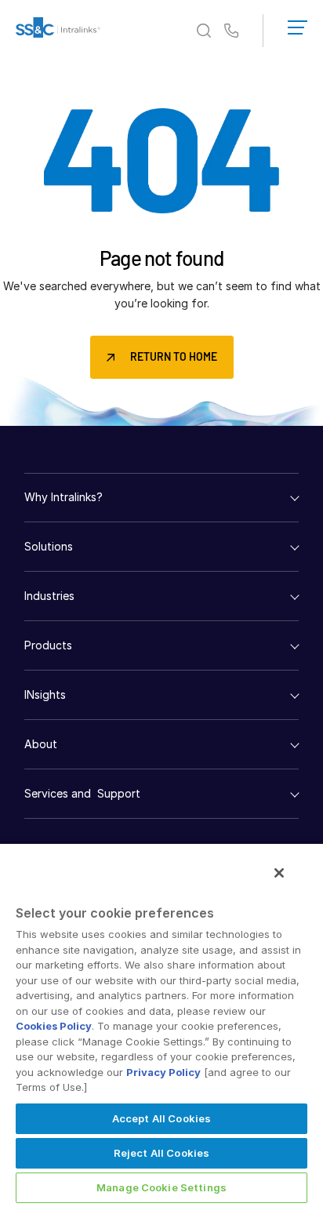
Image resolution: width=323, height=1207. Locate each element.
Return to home (173, 356)
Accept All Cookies (161, 1118)
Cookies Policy (54, 1026)
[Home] (58, 30)
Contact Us (231, 31)
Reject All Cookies (161, 1153)
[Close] (279, 873)
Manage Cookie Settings (161, 1187)
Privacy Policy (163, 1072)
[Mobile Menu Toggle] (297, 24)
